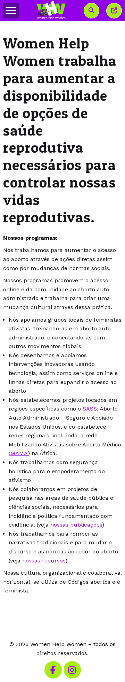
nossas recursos (43, 560)
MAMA (19, 453)
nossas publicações (76, 524)
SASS (90, 408)
